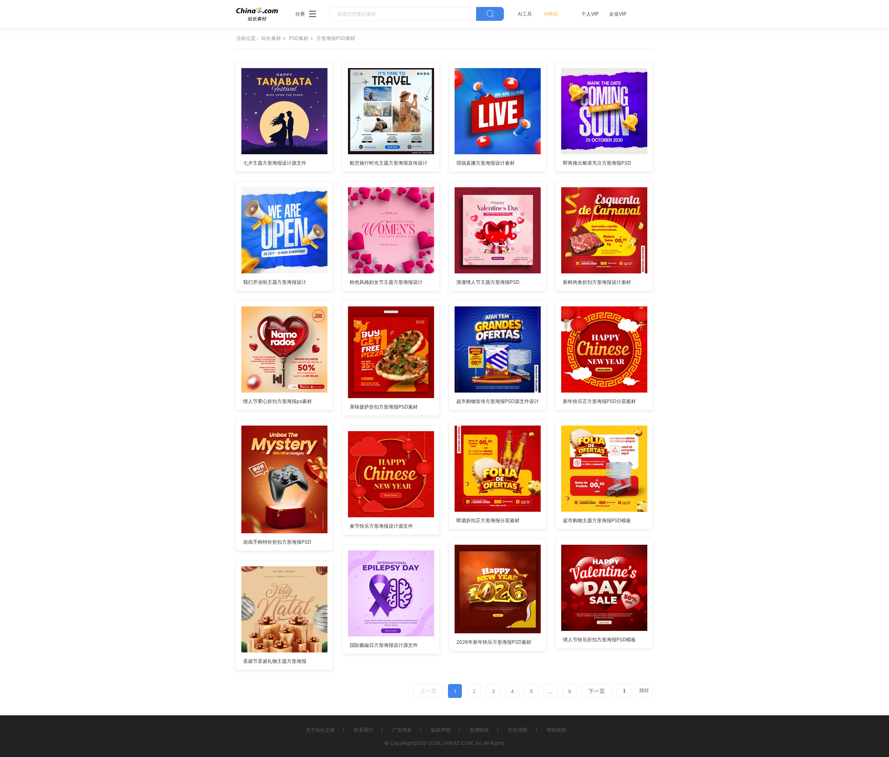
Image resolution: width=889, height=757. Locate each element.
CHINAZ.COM (457, 743)
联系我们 (363, 730)
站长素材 (271, 38)
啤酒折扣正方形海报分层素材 (488, 520)
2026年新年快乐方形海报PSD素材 (493, 642)
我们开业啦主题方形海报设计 (274, 282)
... (550, 691)
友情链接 (479, 730)
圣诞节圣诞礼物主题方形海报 (274, 661)
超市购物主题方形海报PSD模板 (597, 520)
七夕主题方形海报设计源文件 (274, 163)
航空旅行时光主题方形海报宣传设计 (388, 163)
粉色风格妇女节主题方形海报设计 (386, 282)
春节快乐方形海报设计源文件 (381, 526)
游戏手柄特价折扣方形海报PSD (277, 542)
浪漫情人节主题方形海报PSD (488, 282)
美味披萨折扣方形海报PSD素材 (384, 407)
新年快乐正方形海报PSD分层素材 (599, 401)
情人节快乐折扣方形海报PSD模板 (599, 639)
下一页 (596, 691)
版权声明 (440, 730)
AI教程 (551, 14)
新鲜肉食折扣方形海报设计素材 (597, 282)
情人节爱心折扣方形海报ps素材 (277, 401)
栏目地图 (517, 730)
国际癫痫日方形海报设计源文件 (384, 645)
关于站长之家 (320, 730)
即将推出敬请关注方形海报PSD (597, 163)
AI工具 (525, 14)
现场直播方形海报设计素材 (485, 163)
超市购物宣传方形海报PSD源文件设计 (497, 401)
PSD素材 (298, 38)
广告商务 (402, 730)
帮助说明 (556, 730)
